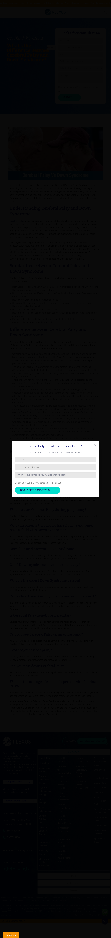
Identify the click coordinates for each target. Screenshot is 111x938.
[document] (55, 469)
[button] (95, 445)
